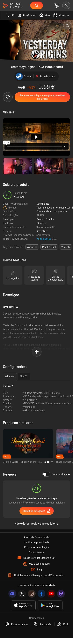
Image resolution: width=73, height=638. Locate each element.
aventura (32, 247)
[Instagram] (32, 594)
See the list (42, 203)
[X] (22, 594)
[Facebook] (41, 594)
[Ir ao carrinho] (57, 5)
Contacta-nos (36, 552)
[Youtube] (51, 594)
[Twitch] (61, 594)
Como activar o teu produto (51, 211)
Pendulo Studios (45, 219)
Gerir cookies (36, 617)
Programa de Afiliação (36, 547)
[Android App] (50, 605)
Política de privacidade (36, 542)
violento (65, 247)
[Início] (12, 6)
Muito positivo (44, 238)
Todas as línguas (61, 474)
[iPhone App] (23, 605)
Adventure (42, 231)
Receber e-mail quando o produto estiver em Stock (42, 97)
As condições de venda (36, 537)
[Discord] (12, 594)
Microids (41, 223)
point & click (49, 247)
